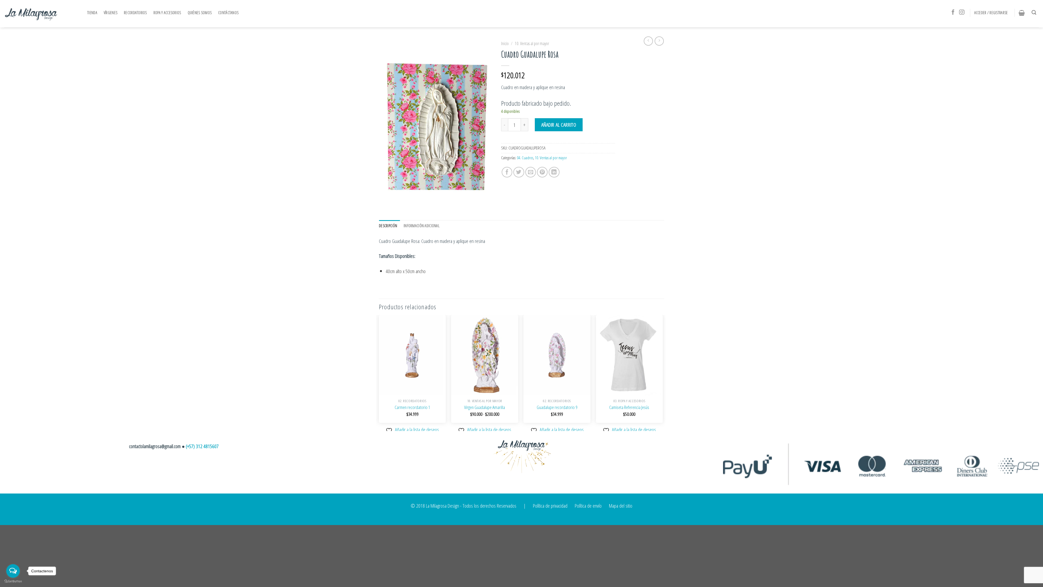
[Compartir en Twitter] (518, 172)
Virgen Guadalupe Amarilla (484, 407)
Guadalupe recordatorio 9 (557, 407)
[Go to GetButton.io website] (13, 581)
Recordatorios (135, 12)
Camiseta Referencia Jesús (629, 407)
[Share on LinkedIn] (554, 172)
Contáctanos (228, 12)
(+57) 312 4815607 (202, 446)
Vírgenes (110, 12)
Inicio (505, 43)
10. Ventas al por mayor (532, 43)
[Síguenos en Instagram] (962, 12)
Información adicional (421, 225)
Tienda (92, 12)
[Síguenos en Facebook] (953, 12)
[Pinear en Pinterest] (542, 172)
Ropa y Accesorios (167, 12)
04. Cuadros (525, 158)
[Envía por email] (530, 172)
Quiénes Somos (200, 12)
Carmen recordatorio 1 (412, 407)
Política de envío (588, 505)
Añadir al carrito (558, 124)
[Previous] (379, 372)
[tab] (389, 226)
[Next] (662, 372)
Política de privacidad (550, 505)
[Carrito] (1023, 13)
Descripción (388, 225)
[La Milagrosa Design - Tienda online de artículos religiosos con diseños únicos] (31, 13)
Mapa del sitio (620, 505)
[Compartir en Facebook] (507, 172)
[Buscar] (1035, 12)
